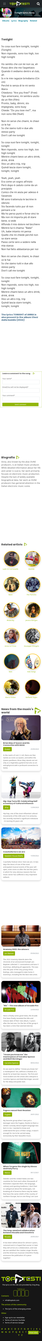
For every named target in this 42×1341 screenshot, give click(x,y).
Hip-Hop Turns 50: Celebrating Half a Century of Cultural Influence (20, 802)
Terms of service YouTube (15, 1320)
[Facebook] (15, 1293)
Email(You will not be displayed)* (15, 387)
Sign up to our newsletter (15, 1317)
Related (33, 20)
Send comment (20, 404)
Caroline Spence (11, 1063)
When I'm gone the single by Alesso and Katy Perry (20, 1167)
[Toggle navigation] (4, 4)
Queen (7, 749)
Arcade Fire (9, 1009)
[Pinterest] (19, 1293)
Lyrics (14, 20)
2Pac (7, 807)
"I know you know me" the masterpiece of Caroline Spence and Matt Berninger (19, 1056)
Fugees (8, 1114)
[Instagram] (23, 1293)
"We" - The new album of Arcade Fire (20, 1005)
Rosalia (8, 1237)
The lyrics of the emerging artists (18, 1309)
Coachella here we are (14, 852)
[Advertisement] (21, 29)
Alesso (7, 1172)
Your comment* (8, 395)
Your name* (7, 378)
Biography (23, 20)
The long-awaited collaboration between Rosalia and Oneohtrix (19, 1231)
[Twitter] (27, 1293)
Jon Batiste (9, 953)
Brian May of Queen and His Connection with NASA (16, 744)
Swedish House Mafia (14, 856)
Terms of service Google (14, 1322)
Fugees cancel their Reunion (17, 1110)
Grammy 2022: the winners (16, 949)
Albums (5, 20)
